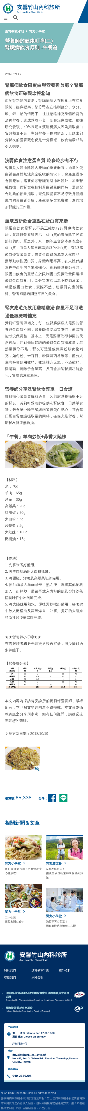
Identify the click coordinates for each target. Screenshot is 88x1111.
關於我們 (10, 970)
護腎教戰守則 (14, 31)
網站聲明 (37, 977)
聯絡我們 (10, 977)
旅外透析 (65, 970)
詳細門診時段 (19, 1043)
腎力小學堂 (37, 31)
